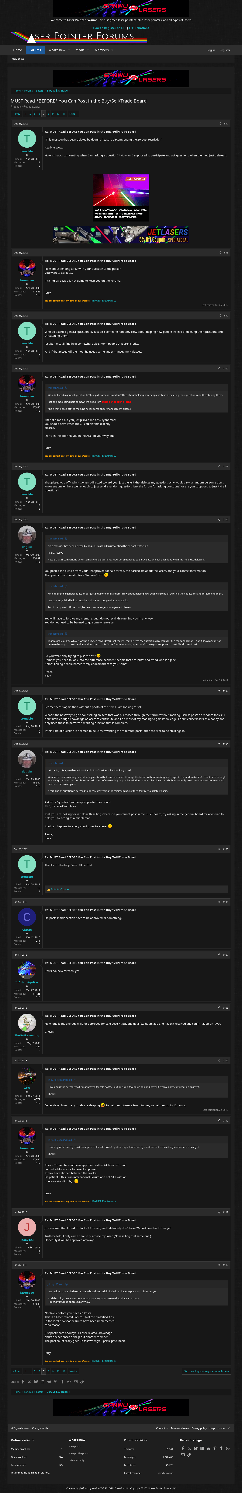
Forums (35, 50)
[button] (69, 50)
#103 (225, 690)
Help (212, 1428)
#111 (225, 1212)
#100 (225, 368)
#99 (226, 315)
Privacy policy (199, 1428)
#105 (225, 849)
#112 (225, 1265)
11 (64, 113)
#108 (225, 1007)
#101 (225, 466)
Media (80, 50)
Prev (17, 113)
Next (72, 113)
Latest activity (76, 1460)
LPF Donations (139, 28)
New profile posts (78, 1453)
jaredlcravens (165, 1473)
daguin (18, 106)
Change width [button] (40, 1428)
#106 (225, 902)
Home (17, 50)
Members (102, 50)
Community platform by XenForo (98, 1488)
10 (58, 113)
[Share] (220, 123)
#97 (226, 123)
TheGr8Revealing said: (60, 1079)
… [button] (30, 113)
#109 (225, 1060)
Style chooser (21, 1428)
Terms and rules (180, 1428)
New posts (18, 58)
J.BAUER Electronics (103, 300)
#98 (226, 252)
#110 (225, 1120)
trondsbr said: (55, 387)
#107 (225, 954)
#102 (225, 519)
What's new (57, 50)
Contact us (162, 1428)
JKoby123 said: (56, 1284)
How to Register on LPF (109, 28)
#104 (225, 743)
